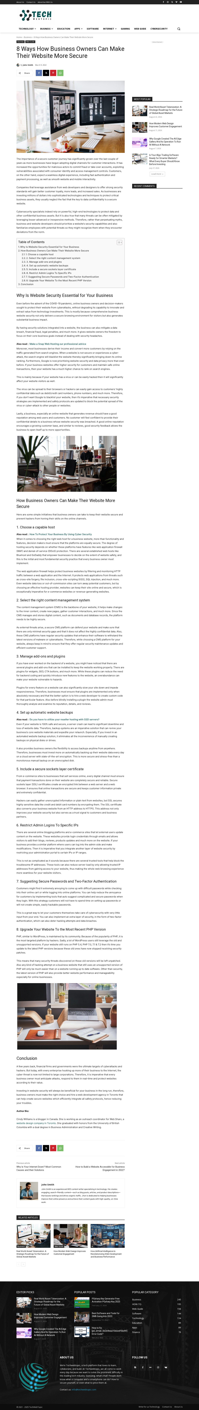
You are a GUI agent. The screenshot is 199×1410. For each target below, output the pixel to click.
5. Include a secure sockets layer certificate (51, 269)
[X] (172, 2)
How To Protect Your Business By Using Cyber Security (61, 534)
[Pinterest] (53, 73)
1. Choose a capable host (40, 254)
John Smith (28, 65)
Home (19, 37)
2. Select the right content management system (53, 258)
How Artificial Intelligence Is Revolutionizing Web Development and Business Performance (106, 1254)
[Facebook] (163, 2)
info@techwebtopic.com (84, 1389)
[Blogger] (135, 1367)
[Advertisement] (157, 63)
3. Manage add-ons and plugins (44, 261)
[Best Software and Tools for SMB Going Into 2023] (81, 1317)
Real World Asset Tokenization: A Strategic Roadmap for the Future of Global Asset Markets (32, 1254)
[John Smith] (18, 65)
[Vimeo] (176, 2)
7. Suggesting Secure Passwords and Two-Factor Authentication (62, 276)
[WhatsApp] (60, 73)
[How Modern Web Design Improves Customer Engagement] (71, 1236)
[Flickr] (150, 1367)
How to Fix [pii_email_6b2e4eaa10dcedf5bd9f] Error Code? (109, 1331)
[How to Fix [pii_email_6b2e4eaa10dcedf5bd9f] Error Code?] (81, 1331)
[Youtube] (181, 2)
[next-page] (23, 1264)
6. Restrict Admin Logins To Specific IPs (48, 273)
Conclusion (27, 284)
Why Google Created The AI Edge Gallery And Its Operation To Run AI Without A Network (165, 141)
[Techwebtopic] (41, 16)
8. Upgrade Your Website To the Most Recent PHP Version (58, 280)
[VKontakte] (166, 1367)
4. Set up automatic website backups (47, 265)
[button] (179, 29)
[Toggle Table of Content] (117, 242)
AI (92, 1246)
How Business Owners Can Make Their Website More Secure (55, 250)
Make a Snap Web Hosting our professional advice (58, 343)
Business (28, 37)
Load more (156, 174)
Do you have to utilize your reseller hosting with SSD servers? (64, 719)
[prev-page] (18, 1264)
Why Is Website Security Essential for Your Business (49, 246)
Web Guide (30, 42)
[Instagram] (168, 2)
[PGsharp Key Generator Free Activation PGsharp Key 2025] (81, 1302)
